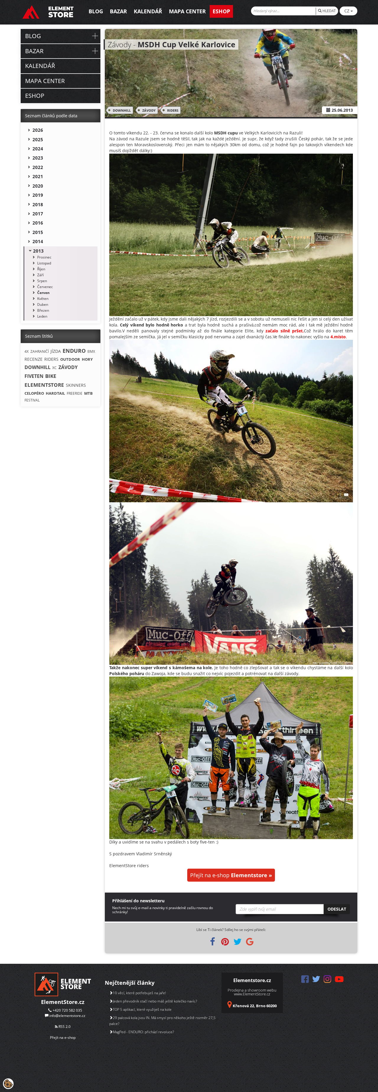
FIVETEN (34, 376)
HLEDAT (329, 10)
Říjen (41, 269)
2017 (37, 214)
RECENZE (34, 359)
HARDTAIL (55, 393)
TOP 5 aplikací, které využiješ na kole (142, 1009)
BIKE (50, 376)
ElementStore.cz (62, 1001)
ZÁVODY (149, 110)
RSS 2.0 (64, 1026)
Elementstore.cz (252, 980)
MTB (88, 393)
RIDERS (172, 110)
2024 (37, 149)
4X (27, 351)
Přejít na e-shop (231, 875)
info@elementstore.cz (67, 1015)
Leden (42, 316)
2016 (37, 223)
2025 (37, 139)
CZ (347, 11)
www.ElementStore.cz (252, 994)
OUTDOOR (70, 359)
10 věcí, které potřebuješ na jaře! (139, 992)
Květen (42, 298)
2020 (37, 186)
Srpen (42, 280)
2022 (37, 167)
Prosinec (44, 257)
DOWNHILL (122, 110)
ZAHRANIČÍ (39, 351)
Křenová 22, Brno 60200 (255, 1005)
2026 (37, 130)
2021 (37, 176)
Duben (42, 304)
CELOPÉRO (34, 393)
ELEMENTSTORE (44, 384)
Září (40, 274)
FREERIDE (74, 393)
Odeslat (337, 909)
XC (54, 367)
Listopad (44, 263)
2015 (37, 232)
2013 (38, 251)
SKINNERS (76, 385)
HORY (87, 359)
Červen (43, 292)
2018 (37, 204)
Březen (43, 310)
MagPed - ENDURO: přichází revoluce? (143, 1031)
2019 (37, 195)
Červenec (45, 286)
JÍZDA (55, 351)
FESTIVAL (32, 400)
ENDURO (74, 350)
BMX (91, 351)
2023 (37, 158)
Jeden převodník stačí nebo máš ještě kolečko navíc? (155, 1001)
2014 (37, 241)
